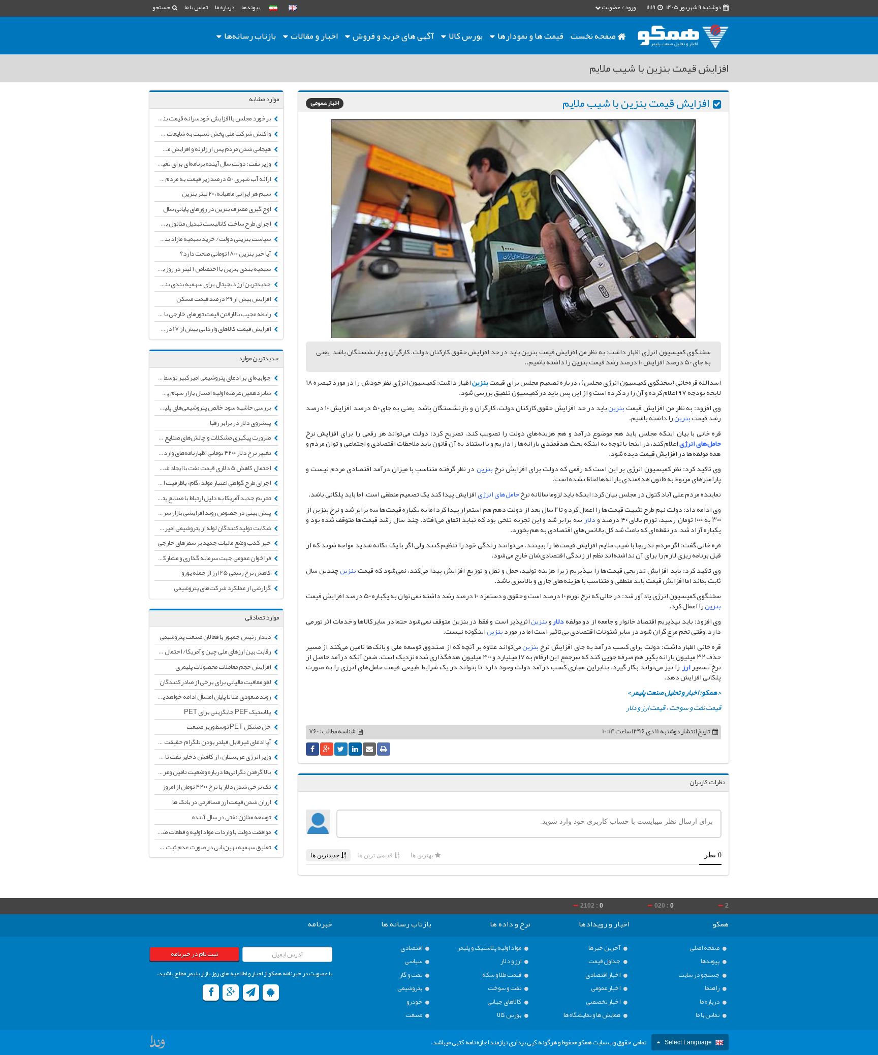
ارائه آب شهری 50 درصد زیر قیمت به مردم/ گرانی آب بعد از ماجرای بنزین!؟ (213, 178)
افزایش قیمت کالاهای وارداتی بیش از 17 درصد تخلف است (213, 328)
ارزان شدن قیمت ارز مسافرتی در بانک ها (222, 802)
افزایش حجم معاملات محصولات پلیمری (223, 666)
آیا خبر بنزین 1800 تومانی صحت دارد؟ (226, 253)
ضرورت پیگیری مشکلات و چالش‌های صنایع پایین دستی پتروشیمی (213, 437)
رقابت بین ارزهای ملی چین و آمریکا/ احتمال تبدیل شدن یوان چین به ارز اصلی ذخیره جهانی (213, 651)
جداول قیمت (604, 961)
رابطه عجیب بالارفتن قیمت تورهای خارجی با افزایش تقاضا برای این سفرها (213, 314)
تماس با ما (196, 7)
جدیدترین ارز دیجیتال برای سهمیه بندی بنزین (213, 284)
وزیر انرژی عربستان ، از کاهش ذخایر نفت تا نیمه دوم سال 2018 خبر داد (213, 756)
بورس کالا (465, 35)
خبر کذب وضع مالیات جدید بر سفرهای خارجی (215, 542)
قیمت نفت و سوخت (695, 707)
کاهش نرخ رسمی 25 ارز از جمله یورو (226, 572)
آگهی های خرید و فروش (392, 35)
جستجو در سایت (699, 975)
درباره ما (224, 7)
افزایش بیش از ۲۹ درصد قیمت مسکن (224, 298)
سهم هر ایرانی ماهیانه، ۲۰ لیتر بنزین (227, 193)
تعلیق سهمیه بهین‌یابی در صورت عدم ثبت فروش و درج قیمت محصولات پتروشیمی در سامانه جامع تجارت (213, 847)
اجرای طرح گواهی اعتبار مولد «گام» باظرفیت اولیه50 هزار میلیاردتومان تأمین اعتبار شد (213, 482)
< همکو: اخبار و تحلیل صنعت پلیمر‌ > (674, 692)
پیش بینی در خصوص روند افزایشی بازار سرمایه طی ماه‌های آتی (213, 512)
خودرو (414, 1002)
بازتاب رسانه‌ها (249, 35)
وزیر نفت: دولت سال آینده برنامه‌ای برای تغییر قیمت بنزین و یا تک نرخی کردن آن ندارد (213, 163)
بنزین (480, 382)
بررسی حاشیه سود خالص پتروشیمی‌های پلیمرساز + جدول (213, 407)
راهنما (712, 988)
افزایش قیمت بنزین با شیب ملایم (635, 103)
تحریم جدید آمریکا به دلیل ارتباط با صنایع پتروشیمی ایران (213, 498)
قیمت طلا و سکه (502, 975)
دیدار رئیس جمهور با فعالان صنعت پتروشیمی (216, 636)
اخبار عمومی (324, 103)
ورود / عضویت (618, 7)
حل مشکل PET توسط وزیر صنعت (229, 726)
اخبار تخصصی (603, 1002)
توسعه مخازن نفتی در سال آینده (232, 817)
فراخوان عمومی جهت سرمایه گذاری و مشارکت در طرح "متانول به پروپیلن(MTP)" (213, 558)
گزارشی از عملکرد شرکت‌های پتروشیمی (223, 588)
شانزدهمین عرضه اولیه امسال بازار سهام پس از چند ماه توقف (213, 392)
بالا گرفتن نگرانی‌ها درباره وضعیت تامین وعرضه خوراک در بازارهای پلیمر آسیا (213, 772)
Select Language (688, 1042)
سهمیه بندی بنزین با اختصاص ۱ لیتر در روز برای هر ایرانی (213, 268)
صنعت (414, 1015)
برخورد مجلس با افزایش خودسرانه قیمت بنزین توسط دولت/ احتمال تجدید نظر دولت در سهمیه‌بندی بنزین (213, 118)
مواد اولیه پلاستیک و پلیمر (489, 948)
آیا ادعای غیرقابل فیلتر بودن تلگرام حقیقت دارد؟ (213, 742)
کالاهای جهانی (504, 1002)
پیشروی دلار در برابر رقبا (241, 422)
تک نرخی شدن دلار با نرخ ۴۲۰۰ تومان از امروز (217, 786)
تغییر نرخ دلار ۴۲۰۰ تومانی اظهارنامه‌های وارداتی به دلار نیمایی (213, 452)
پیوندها (250, 7)
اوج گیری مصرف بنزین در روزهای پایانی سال (217, 208)
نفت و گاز (411, 975)
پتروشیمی (410, 988)
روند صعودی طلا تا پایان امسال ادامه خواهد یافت (213, 696)
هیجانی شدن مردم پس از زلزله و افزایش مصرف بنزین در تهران (213, 149)
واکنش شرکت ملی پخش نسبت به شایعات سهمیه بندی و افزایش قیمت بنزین (213, 133)
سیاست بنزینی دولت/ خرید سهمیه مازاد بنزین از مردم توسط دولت (213, 238)
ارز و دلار (511, 961)
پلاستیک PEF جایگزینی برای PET (228, 712)
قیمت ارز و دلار (645, 707)
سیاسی (413, 961)
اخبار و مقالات (313, 35)
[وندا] (158, 1044)
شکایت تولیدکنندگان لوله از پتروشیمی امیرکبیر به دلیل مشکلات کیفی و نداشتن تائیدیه (213, 528)
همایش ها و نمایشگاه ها (592, 1015)
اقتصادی (411, 948)
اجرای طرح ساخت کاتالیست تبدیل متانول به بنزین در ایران (213, 223)
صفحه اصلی (704, 948)
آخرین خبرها (604, 948)
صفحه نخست (594, 35)
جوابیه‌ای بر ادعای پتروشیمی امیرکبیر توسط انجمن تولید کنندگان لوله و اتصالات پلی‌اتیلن (213, 377)
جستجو (161, 7)
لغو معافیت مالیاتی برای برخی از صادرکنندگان (216, 682)
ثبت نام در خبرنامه (194, 953)
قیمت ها (530, 35)
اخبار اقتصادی (603, 975)
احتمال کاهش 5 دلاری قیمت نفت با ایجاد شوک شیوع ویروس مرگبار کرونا (213, 468)
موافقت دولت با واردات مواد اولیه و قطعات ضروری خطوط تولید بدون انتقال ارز (213, 832)
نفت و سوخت (505, 988)
